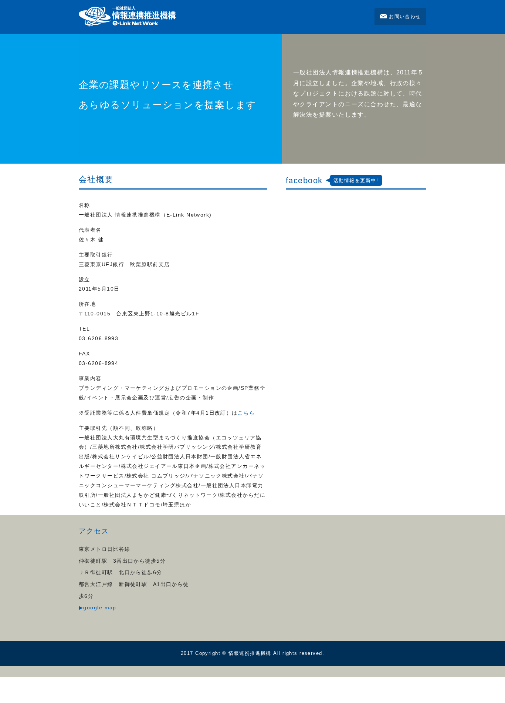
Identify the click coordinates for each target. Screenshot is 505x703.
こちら (246, 413)
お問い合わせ (405, 16)
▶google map (97, 607)
